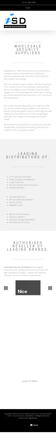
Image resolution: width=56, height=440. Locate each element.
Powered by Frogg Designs (28, 418)
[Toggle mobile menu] (51, 20)
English (28, 8)
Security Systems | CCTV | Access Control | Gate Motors (29, 415)
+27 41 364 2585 (28, 2)
